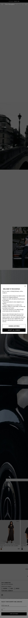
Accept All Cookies (14, 330)
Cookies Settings (14, 325)
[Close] (25, 286)
